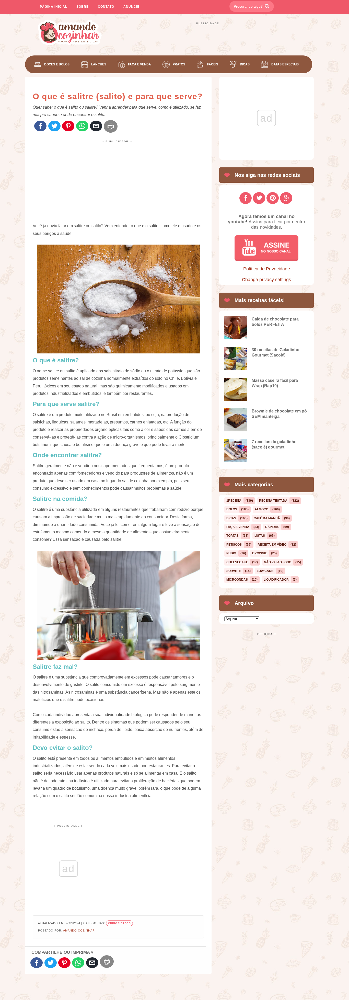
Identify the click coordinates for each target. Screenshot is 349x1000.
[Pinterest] (68, 126)
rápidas (272, 527)
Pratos (179, 64)
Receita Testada (273, 500)
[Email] (96, 126)
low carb (265, 571)
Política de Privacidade (266, 268)
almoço (261, 509)
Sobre (82, 6)
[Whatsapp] (82, 126)
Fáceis (212, 64)
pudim (231, 553)
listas (259, 535)
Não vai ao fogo (277, 562)
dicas (231, 518)
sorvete (233, 571)
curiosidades (119, 923)
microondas (237, 579)
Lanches (98, 64)
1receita (233, 500)
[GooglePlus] (286, 198)
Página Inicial (53, 6)
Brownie (259, 553)
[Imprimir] (111, 126)
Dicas (245, 64)
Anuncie (131, 6)
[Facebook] (40, 126)
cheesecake (237, 562)
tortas (232, 535)
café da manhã (267, 518)
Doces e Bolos (56, 64)
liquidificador (276, 579)
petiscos (234, 544)
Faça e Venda (139, 64)
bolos (231, 509)
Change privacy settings (266, 279)
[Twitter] (54, 126)
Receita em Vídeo (272, 544)
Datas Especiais (285, 64)
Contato (106, 6)
